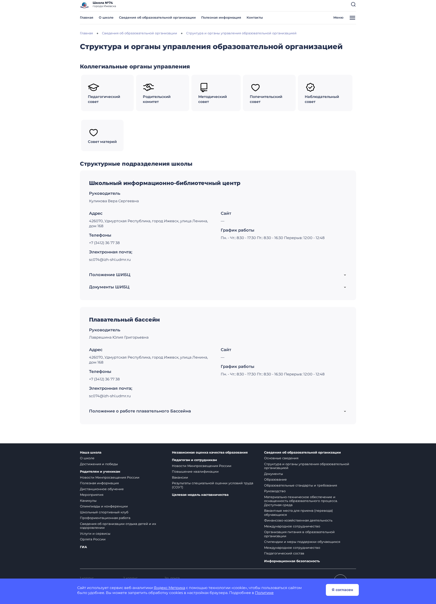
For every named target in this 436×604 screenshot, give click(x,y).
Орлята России (93, 539)
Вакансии (180, 477)
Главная (86, 17)
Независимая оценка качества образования (210, 452)
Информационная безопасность (292, 561)
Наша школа (90, 452)
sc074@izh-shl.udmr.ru (110, 259)
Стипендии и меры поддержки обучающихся (302, 542)
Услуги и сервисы (95, 534)
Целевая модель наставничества (200, 495)
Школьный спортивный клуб (104, 512)
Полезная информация (221, 17)
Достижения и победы (99, 464)
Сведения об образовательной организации (157, 17)
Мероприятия (91, 495)
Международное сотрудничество (292, 526)
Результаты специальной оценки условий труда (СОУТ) (212, 485)
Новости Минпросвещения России (109, 477)
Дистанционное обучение (102, 489)
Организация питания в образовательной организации (299, 534)
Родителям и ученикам (100, 472)
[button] (353, 4)
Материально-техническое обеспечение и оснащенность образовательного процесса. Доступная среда (301, 501)
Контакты (255, 17)
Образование (275, 479)
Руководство (275, 491)
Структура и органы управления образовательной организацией (306, 466)
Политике (264, 593)
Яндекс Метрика (169, 588)
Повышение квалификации (195, 471)
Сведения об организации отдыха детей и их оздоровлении (118, 526)
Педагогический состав (284, 553)
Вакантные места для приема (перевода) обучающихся (298, 513)
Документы (273, 474)
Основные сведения (281, 458)
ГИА (83, 547)
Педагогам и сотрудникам (194, 460)
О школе (106, 17)
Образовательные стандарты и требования (300, 485)
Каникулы (88, 501)
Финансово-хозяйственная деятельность (298, 520)
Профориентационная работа (105, 518)
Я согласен (342, 590)
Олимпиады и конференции (104, 506)
